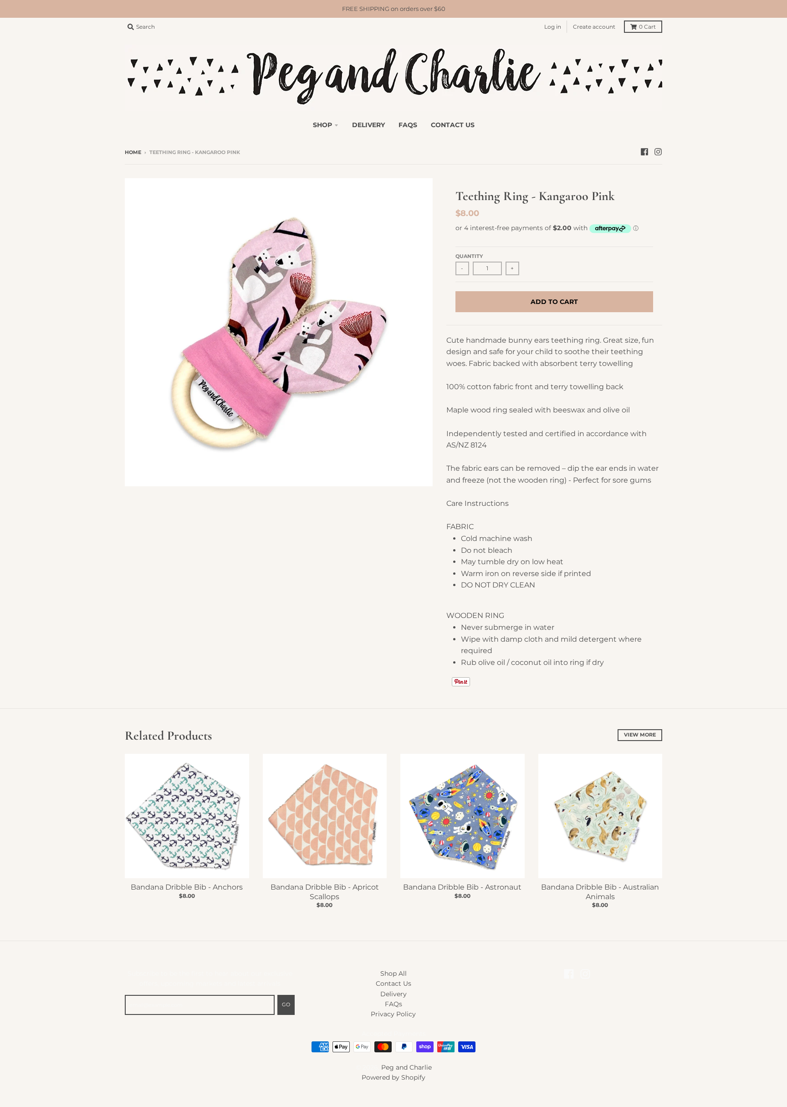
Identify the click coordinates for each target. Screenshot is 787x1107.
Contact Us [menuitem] (453, 125)
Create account (594, 26)
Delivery (393, 994)
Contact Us (393, 983)
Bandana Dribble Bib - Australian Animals (600, 892)
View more (640, 734)
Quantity (469, 256)
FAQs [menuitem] (408, 125)
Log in (552, 26)
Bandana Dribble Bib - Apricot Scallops (325, 892)
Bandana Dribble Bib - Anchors (187, 887)
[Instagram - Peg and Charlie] (658, 152)
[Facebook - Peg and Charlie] (644, 152)
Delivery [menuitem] (368, 125)
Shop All (393, 973)
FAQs (393, 1004)
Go (286, 1004)
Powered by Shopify (393, 1077)
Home (133, 152)
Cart (647, 26)
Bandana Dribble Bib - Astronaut (462, 887)
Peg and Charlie (406, 1067)
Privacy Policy (393, 1014)
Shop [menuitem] (322, 125)
